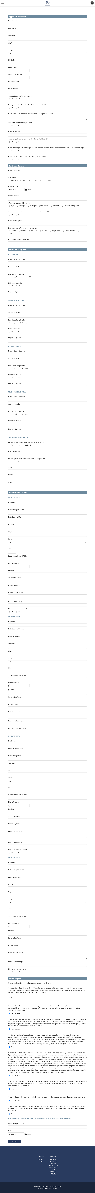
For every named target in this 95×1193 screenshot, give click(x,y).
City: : (10, 532)
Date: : (10, 1131)
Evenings (22, 206)
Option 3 (28, 445)
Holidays (56, 206)
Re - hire (45, 231)
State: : (10, 778)
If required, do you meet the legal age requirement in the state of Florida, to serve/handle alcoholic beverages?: (46, 148)
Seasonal (38, 180)
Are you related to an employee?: (20, 123)
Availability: (12, 178)
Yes (12, 99)
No (19, 99)
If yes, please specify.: (15, 131)
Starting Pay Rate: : (14, 697)
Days (12, 206)
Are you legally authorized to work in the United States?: (28, 139)
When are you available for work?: (20, 203)
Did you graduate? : (15, 283)
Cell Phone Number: (15, 74)
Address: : (11, 524)
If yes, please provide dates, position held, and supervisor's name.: (31, 114)
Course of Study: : (14, 267)
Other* (11, 233)
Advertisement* (70, 231)
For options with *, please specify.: (20, 239)
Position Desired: (14, 170)
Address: (11, 36)
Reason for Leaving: (15, 602)
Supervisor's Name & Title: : (17, 556)
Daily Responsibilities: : (16, 592)
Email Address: (13, 89)
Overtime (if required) (71, 206)
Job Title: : (11, 570)
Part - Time (26, 180)
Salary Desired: (13, 196)
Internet (23, 231)
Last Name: (12, 28)
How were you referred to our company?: (22, 228)
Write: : (10, 482)
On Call (48, 180)
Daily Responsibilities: (15, 712)
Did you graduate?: (14, 329)
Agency (13, 231)
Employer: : (12, 502)
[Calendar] (26, 190)
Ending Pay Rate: (14, 585)
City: (10, 43)
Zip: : (9, 549)
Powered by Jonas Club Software (47, 1188)
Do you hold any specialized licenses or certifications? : (27, 442)
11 (23, 277)
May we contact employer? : (17, 609)
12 (30, 277)
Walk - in (34, 231)
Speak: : (10, 467)
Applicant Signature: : (16, 1124)
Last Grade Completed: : (16, 274)
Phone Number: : (14, 563)
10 (17, 277)
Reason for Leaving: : (15, 721)
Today (29, 189)
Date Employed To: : (15, 517)
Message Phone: (14, 81)
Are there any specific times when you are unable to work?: (28, 212)
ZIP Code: (12, 60)
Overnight (33, 206)
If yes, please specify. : (15, 451)
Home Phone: (13, 67)
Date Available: (13, 186)
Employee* (56, 231)
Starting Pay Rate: (14, 578)
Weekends (45, 206)
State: (10, 50)
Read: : (10, 475)
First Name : (12, 21)
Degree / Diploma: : (15, 292)
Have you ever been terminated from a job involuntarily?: (28, 157)
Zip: (9, 668)
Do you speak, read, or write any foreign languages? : (26, 459)
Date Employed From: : (16, 510)
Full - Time (14, 180)
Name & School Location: (17, 259)
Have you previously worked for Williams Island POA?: (27, 105)
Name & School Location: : (17, 305)
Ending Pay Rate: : (14, 704)
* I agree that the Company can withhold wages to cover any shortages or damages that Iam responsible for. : (46, 1097)
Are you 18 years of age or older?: (20, 96)
